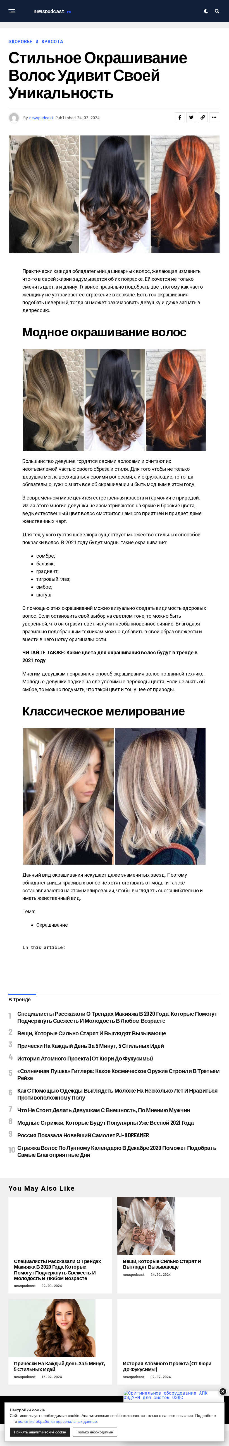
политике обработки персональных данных (57, 1421)
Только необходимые (95, 1432)
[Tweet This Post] (191, 117)
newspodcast (41, 117)
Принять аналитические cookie (40, 1432)
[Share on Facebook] (180, 117)
